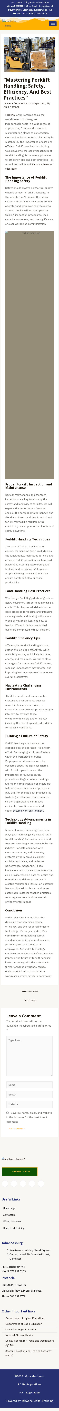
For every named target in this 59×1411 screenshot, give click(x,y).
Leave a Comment (14, 103)
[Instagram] (41, 1183)
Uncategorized (36, 103)
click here (11, 168)
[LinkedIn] (23, 1183)
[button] (20, 1171)
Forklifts (10, 114)
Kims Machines (40, 164)
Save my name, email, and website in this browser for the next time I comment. (29, 1117)
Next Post (30, 1000)
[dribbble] (32, 1183)
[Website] (29, 1105)
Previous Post (29, 991)
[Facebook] (5, 1183)
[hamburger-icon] (53, 23)
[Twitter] (14, 1183)
